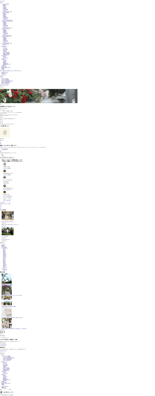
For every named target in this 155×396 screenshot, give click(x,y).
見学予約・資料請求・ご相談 (7, 11)
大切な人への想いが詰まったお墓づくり (7, 221)
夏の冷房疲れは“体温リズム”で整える (7, 284)
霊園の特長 (4, 5)
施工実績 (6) (3, 246)
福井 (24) (4, 252)
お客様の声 (4, 8)
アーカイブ (1, 337)
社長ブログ (4, 57)
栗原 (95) (4, 266)
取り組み (4, 61)
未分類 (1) (3, 245)
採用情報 (3, 65)
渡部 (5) (4, 250)
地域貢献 (4, 62)
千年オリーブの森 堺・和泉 (6, 28)
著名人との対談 (5, 49)
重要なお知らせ (5, 17)
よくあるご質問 (5, 18)
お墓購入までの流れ (6, 369)
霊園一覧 (1, 2)
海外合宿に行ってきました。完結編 (5, 203)
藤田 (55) (4, 260)
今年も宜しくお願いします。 (6, 239)
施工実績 (3, 69)
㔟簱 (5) (4, 251)
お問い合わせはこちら (3, 350)
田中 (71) (4, 262)
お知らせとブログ (4, 55)
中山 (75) (4, 258)
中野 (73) (4, 257)
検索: (0, 389)
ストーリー (4, 362)
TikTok (2, 154)
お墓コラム (4, 51)
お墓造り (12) (5, 269)
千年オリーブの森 (5, 181)
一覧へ (1, 206)
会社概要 (4, 375)
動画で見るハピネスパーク (7, 379)
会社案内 (3, 374)
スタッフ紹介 (5, 60)
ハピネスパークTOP (4, 78)
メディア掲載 (5, 48)
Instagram (3, 155)
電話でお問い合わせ (3, 342)
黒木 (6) (4, 249)
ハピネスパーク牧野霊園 (5, 79)
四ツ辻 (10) (4, 256)
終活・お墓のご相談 (6, 52)
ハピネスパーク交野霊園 (5, 12)
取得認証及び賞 (5, 63)
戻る (0, 104)
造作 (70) (4, 264)
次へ (0, 208)
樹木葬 (4, 6)
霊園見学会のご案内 (6, 54)
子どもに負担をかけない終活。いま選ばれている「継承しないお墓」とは (12, 317)
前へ (0, 205)
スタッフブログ (5, 58)
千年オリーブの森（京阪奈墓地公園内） (9, 357)
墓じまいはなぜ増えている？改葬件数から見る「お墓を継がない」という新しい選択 (14, 328)
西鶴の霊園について (4, 46)
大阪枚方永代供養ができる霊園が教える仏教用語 (9, 306)
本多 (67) (4, 261)
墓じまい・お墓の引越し (6, 368)
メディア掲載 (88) (4, 247)
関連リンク (3, 387)
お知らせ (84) (3, 244)
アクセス (4, 10)
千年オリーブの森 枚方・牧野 (6, 36)
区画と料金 (4, 7)
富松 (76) (4, 255)
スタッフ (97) (5, 267)
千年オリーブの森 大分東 (5, 83)
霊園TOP (4, 13)
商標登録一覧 (5, 380)
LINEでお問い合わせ (5, 149)
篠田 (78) (4, 263)
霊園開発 (3, 68)
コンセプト (4, 363)
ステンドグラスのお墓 (5, 236)
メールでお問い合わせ (5, 148)
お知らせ (4, 56)
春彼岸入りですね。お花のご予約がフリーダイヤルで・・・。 (11, 224)
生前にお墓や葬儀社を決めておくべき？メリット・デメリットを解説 (12, 295)
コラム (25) (3, 268)
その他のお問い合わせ (5, 72)
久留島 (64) (4, 254)
